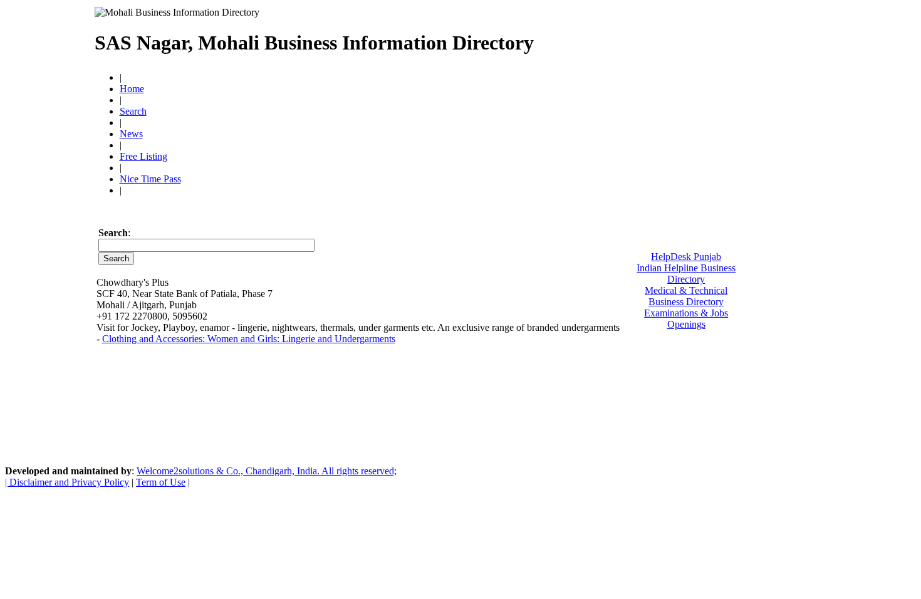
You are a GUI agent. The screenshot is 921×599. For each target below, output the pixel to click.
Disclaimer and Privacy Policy (69, 482)
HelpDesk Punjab (686, 256)
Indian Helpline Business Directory (686, 273)
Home (132, 88)
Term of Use (160, 482)
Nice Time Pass (150, 179)
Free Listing (143, 156)
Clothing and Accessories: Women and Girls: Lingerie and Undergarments (248, 338)
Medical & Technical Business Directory (686, 296)
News (131, 133)
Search (133, 111)
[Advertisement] (680, 37)
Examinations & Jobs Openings (686, 319)
